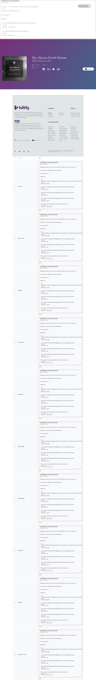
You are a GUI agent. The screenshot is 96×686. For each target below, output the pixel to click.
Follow (90, 69)
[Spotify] (44, 69)
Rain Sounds (62, 135)
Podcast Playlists (75, 138)
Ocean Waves (74, 135)
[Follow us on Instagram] (24, 151)
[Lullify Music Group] (6, 7)
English (50, 113)
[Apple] (54, 69)
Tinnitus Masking (63, 137)
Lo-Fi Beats (74, 130)
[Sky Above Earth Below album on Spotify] (14, 68)
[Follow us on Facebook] (15, 151)
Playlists (29, 6)
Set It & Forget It (63, 138)
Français (61, 113)
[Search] (93, 6)
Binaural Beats (63, 133)
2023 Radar (51, 140)
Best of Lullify (51, 138)
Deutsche (61, 114)
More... (61, 140)
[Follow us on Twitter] (19, 151)
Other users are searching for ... (38, 9)
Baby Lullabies (51, 131)
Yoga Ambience (63, 128)
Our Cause (60, 6)
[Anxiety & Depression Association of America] (17, 122)
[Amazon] (49, 69)
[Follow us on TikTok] (28, 151)
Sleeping (50, 126)
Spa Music (73, 128)
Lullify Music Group (75, 114)
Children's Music (75, 131)
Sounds (39, 6)
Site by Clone (66, 151)
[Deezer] (58, 69)
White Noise (74, 133)
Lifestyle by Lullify (75, 113)
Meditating (73, 126)
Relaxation (62, 126)
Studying (50, 128)
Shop (49, 6)
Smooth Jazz (51, 130)
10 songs (37, 64)
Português (50, 116)
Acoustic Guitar (63, 130)
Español (50, 114)
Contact (69, 6)
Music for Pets (51, 133)
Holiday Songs (74, 137)
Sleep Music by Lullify (41, 61)
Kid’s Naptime (62, 131)
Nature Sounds (51, 135)
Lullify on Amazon (75, 116)
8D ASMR (50, 137)
